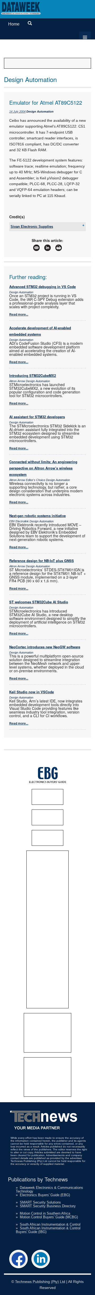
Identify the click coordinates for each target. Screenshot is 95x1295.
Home (14, 24)
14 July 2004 (17, 111)
